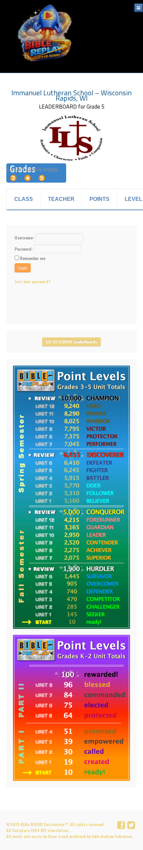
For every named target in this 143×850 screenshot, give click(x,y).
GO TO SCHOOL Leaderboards (71, 341)
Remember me (32, 258)
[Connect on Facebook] (122, 825)
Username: (25, 237)
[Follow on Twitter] (132, 825)
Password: (24, 248)
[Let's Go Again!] (46, 33)
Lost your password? (32, 281)
